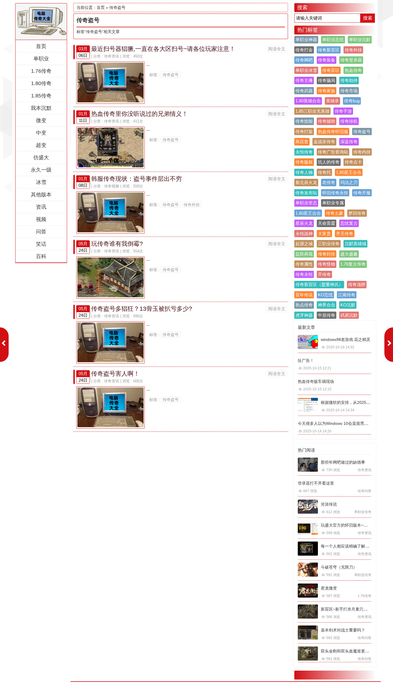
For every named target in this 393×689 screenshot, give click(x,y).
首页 (41, 46)
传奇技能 (304, 121)
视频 (41, 219)
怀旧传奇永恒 (335, 192)
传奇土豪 (334, 213)
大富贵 (324, 233)
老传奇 (328, 182)
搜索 (367, 18)
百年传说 (304, 294)
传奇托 (324, 172)
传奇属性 (304, 264)
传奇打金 (304, 49)
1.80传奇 (41, 83)
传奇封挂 (326, 254)
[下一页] (388, 344)
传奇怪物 (326, 264)
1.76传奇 (41, 71)
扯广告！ (306, 360)
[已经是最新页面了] (4, 344)
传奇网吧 (304, 59)
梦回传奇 (357, 213)
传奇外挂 (192, 204)
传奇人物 (304, 172)
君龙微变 (329, 588)
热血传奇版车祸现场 (316, 381)
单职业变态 (306, 202)
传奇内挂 (362, 151)
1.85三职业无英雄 (312, 111)
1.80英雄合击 (308, 100)
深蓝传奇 (349, 141)
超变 (41, 145)
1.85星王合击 (348, 172)
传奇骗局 (326, 80)
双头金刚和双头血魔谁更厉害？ (349, 651)
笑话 (41, 244)
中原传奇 (326, 315)
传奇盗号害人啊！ (115, 373)
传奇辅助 (326, 121)
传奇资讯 (111, 56)
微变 (41, 120)
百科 (41, 256)
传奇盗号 (171, 74)
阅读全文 (276, 48)
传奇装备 (326, 59)
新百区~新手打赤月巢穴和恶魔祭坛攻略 (356, 609)
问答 (41, 232)
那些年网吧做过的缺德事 (343, 462)
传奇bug (352, 100)
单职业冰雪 (306, 70)
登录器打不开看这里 (316, 483)
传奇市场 (349, 90)
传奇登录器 (351, 59)
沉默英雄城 (355, 243)
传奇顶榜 (356, 284)
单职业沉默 (360, 39)
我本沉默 (41, 108)
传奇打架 (304, 131)
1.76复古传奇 (353, 264)
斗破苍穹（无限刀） (339, 567)
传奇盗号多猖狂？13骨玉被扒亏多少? (141, 308)
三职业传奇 (328, 243)
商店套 (301, 141)
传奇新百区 (328, 49)
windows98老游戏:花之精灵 (345, 339)
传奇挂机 (349, 121)
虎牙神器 (304, 315)
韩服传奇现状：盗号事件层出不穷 (136, 178)
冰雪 (41, 182)
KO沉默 (347, 304)
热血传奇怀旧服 (333, 131)
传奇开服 (362, 192)
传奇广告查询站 (333, 151)
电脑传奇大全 (41, 18)
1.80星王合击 (308, 213)
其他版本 (41, 194)
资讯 (41, 207)
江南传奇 (346, 294)
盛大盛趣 (349, 254)
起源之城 (304, 243)
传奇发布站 (306, 192)
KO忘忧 (325, 294)
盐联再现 (304, 254)
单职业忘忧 (333, 39)
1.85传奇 (41, 96)
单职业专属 (333, 202)
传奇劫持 (349, 80)
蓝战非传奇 (324, 141)
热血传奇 (353, 70)
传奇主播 (304, 80)
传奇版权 (304, 162)
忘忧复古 (349, 223)
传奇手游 (343, 111)
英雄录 (332, 100)
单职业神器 (306, 39)
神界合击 (326, 304)
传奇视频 (111, 186)
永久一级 (41, 170)
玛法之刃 (349, 182)
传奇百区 (330, 70)
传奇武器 (304, 90)
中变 (41, 133)
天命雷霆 (326, 223)
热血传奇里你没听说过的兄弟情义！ (139, 113)
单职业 (41, 59)
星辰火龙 (304, 223)
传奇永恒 (304, 274)
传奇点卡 (353, 162)
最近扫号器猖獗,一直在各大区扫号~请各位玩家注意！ (163, 48)
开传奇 (324, 274)
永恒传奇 (304, 151)
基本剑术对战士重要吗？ (343, 630)
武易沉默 (349, 315)
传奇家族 (326, 90)
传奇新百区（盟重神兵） (319, 284)
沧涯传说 (329, 504)
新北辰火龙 (306, 182)
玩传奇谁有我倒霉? (117, 243)
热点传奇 (304, 304)
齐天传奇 (344, 233)
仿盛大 (41, 157)
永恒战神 (304, 233)
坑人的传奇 (328, 162)
